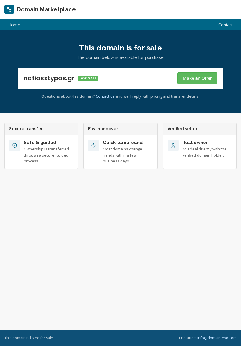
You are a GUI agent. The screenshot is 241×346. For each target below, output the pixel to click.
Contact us (105, 96)
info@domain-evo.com (217, 337)
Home (14, 24)
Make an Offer (197, 78)
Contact (225, 24)
